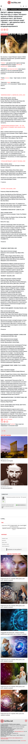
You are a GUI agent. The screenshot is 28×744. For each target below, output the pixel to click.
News (9, 9)
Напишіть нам (5, 538)
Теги (2, 522)
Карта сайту (4, 542)
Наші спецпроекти (5, 546)
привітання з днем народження (14, 528)
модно (8, 82)
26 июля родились (6, 488)
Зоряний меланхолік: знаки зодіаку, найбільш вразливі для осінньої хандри (14, 633)
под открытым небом (12, 69)
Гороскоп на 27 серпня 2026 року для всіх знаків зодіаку (13, 579)
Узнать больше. (23, 740)
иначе (2, 79)
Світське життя (14, 9)
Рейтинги (24, 9)
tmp (4, 430)
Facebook (12, 424)
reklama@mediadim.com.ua (19, 731)
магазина (18, 64)
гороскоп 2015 (6, 525)
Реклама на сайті (5, 544)
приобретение (4, 66)
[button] (23, 6)
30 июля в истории (7, 461)
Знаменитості (4, 9)
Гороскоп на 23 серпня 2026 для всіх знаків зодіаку (12, 714)
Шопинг (3, 63)
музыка (7, 78)
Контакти (4, 540)
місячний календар (14, 526)
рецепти (14, 529)
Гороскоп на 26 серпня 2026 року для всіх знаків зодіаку (13, 606)
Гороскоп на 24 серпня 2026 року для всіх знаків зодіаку (13, 687)
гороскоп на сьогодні (18, 525)
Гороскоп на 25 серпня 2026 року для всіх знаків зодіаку (13, 660)
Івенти (19, 9)
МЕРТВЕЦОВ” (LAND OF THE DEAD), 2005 (15, 161)
